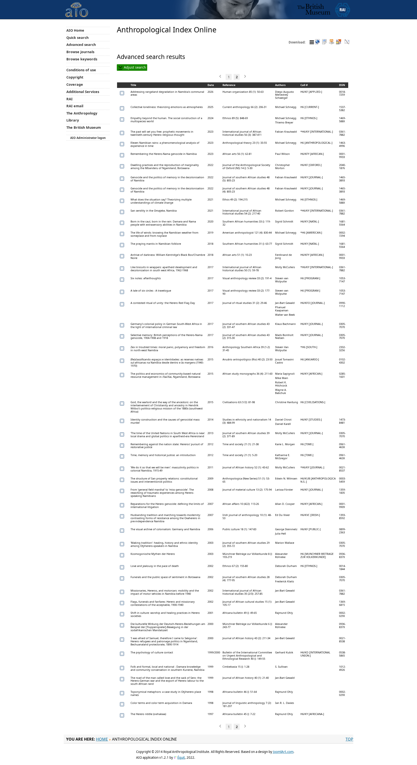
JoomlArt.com (283, 752)
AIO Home (75, 30)
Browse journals (80, 52)
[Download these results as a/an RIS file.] (338, 42)
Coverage (74, 84)
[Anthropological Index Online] (77, 5)
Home (102, 739)
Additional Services (82, 91)
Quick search (77, 37)
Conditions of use (81, 70)
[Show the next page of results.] (245, 76)
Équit (181, 757)
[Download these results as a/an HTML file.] (317, 42)
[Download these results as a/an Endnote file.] (331, 42)
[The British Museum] (314, 9)
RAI (69, 99)
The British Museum (83, 127)
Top (349, 739)
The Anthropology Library (81, 116)
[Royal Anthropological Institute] (342, 9)
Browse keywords (81, 59)
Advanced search (81, 44)
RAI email (74, 106)
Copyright (74, 77)
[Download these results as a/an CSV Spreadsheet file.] (324, 42)
